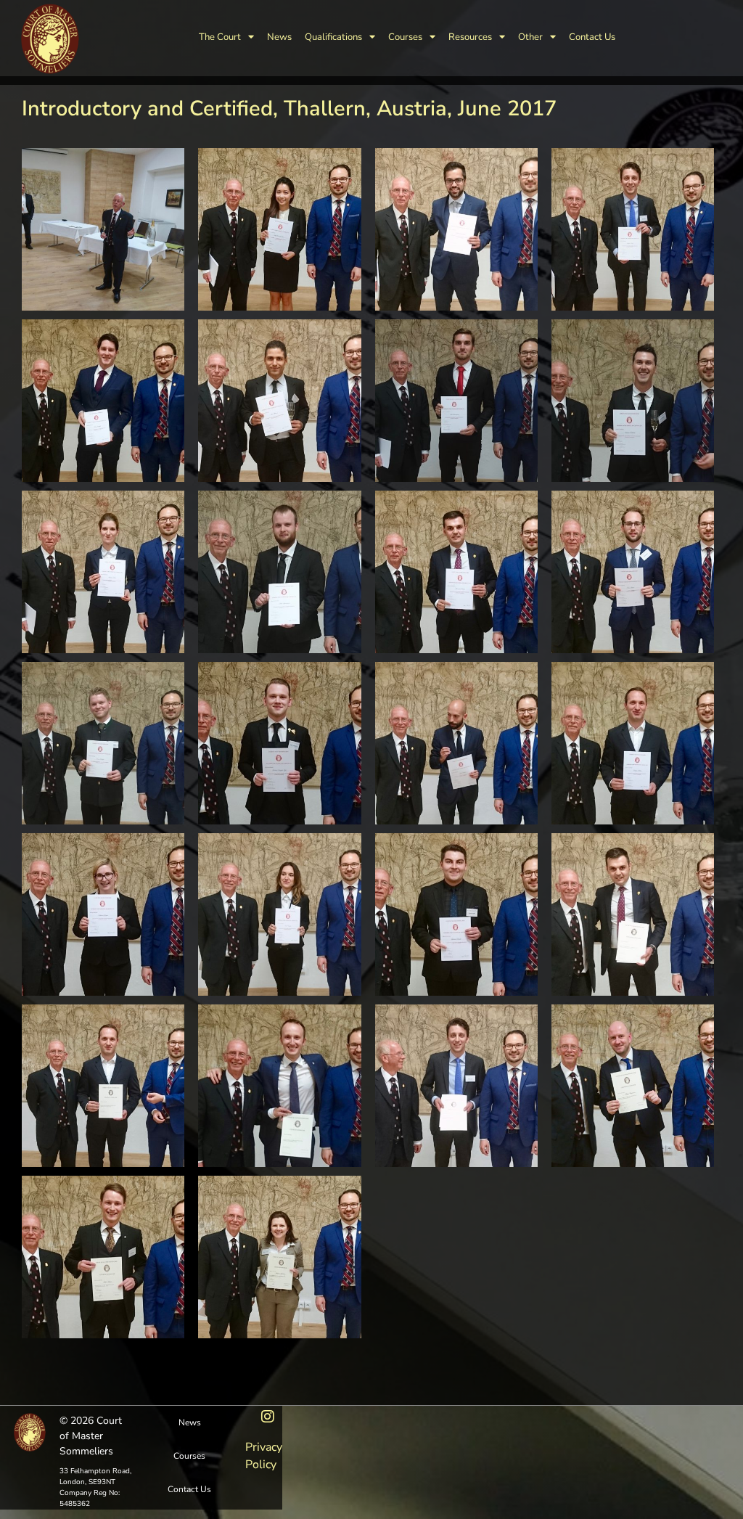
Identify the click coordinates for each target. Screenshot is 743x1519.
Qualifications (333, 37)
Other (530, 37)
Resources (470, 37)
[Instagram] (267, 1416)
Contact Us (592, 37)
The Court (220, 37)
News (279, 37)
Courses (405, 37)
